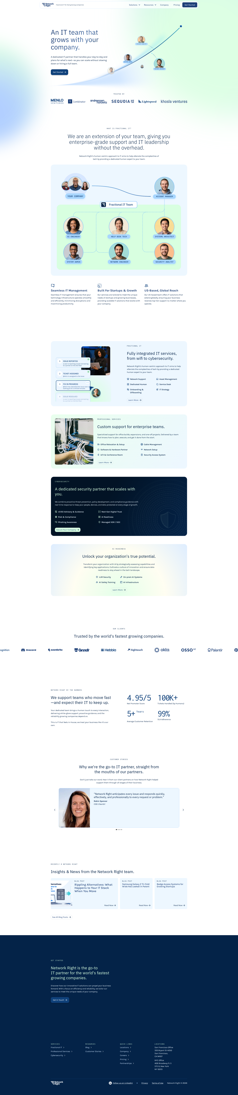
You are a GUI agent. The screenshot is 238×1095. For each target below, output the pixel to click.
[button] (134, 4)
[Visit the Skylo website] (205, 650)
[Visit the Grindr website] (18, 650)
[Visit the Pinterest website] (178, 650)
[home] (48, 5)
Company (164, 5)
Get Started (190, 5)
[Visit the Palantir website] (152, 650)
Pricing (177, 5)
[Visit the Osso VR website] (125, 650)
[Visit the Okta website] (98, 650)
